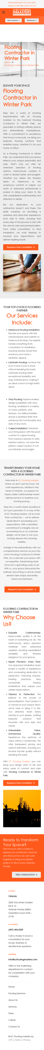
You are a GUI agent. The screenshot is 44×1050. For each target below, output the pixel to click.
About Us (13, 1000)
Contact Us (14, 1026)
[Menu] (3, 12)
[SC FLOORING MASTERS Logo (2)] (22, 12)
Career (12, 1020)
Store (11, 1013)
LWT (10, 1040)
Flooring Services (16, 993)
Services (12, 1006)
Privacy (27, 1040)
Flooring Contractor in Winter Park (21, 65)
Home (7, 62)
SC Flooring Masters (28, 480)
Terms (18, 1040)
